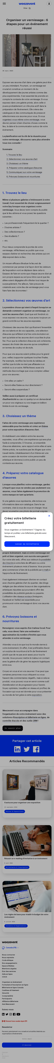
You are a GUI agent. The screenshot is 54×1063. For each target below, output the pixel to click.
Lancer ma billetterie (27, 544)
